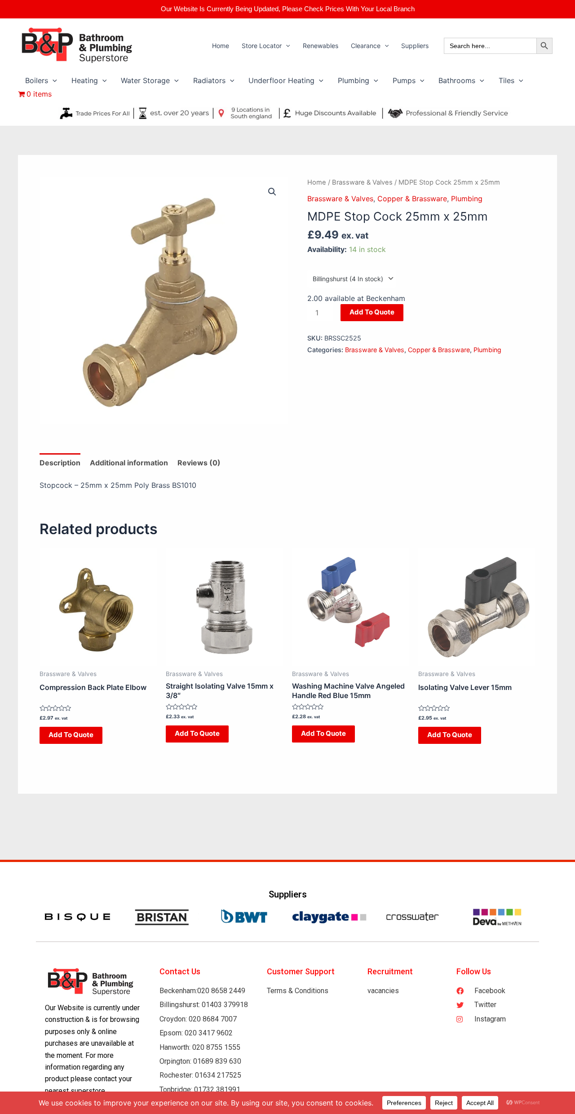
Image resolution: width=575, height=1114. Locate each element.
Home (316, 182)
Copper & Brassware (412, 198)
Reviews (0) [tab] (199, 462)
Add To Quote (371, 312)
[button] (272, 192)
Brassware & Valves (362, 182)
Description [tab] (60, 462)
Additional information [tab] (129, 462)
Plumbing (466, 198)
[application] (286, 46)
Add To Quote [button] (71, 734)
